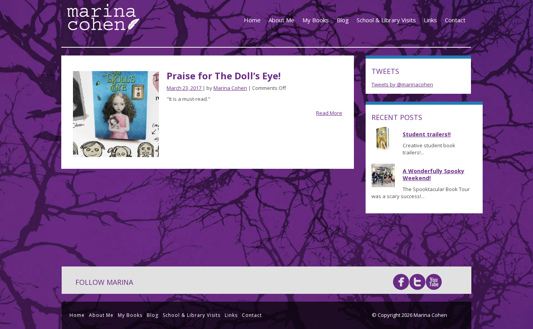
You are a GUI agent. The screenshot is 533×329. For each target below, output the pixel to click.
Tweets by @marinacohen (402, 84)
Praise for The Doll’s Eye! (224, 75)
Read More (329, 112)
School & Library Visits (386, 20)
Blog (343, 20)
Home (252, 20)
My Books (315, 20)
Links (430, 20)
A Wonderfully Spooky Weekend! (433, 174)
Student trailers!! (427, 134)
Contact (455, 20)
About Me (281, 20)
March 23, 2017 (185, 87)
